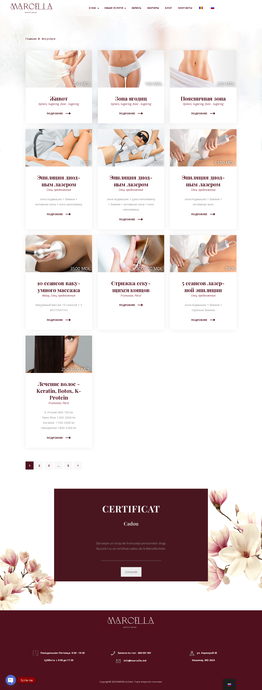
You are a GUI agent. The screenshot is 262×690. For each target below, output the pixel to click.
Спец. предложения (59, 190)
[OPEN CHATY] (11, 680)
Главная (31, 38)
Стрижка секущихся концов (131, 286)
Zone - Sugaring (69, 104)
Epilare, (43, 104)
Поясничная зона (203, 98)
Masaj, (46, 295)
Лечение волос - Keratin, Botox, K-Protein (58, 390)
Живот (59, 98)
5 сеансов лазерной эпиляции (203, 286)
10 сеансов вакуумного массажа (58, 286)
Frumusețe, (128, 295)
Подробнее (55, 113)
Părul (138, 295)
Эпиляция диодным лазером (58, 181)
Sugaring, (54, 104)
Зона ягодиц (131, 98)
